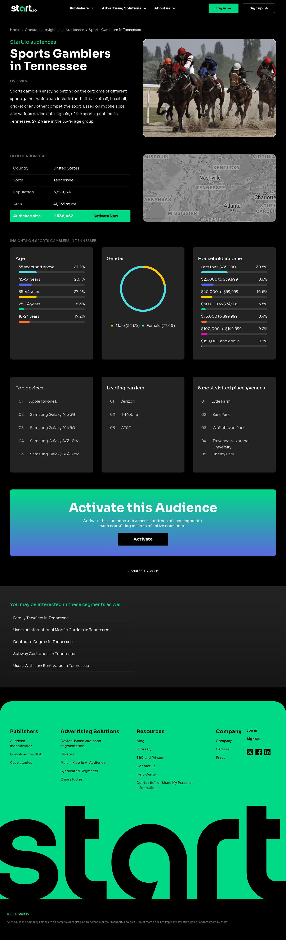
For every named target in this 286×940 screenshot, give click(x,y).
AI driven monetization (21, 743)
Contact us (146, 766)
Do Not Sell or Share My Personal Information (165, 785)
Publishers (79, 8)
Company (224, 741)
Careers (222, 749)
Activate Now (105, 216)
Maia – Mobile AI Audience (83, 762)
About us (162, 8)
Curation (68, 754)
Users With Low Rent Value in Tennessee (51, 665)
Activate (143, 539)
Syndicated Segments (79, 771)
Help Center (147, 774)
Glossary (144, 749)
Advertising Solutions (121, 8)
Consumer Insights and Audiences (54, 30)
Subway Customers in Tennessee (44, 653)
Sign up (256, 8)
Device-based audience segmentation (81, 743)
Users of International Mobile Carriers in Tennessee (61, 630)
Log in (221, 8)
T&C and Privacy (150, 757)
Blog (140, 741)
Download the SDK (26, 754)
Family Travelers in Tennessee (41, 618)
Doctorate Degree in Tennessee (43, 642)
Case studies (21, 762)
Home (15, 30)
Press (220, 757)
